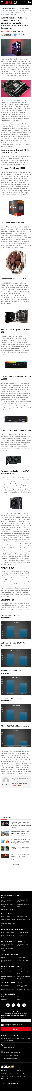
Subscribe (16, 1029)
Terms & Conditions (8, 1076)
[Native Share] (23, 34)
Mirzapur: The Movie (23, 960)
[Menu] (2, 2)
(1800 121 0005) (9, 1047)
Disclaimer (5, 1079)
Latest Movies (21, 969)
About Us (4, 1070)
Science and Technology (21, 8)
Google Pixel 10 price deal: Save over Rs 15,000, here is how (19, 848)
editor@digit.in (15, 1052)
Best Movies (4, 969)
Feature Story (9, 8)
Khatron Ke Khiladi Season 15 (22, 986)
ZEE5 (18, 997)
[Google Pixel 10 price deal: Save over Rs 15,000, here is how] (5, 848)
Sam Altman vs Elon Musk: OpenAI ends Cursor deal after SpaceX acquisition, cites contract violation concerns (20, 824)
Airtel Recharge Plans (7, 932)
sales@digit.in (13, 1058)
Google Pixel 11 (6, 916)
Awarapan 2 (4, 957)
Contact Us (20, 1070)
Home (2, 8)
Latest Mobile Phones (7, 909)
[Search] (25, 2)
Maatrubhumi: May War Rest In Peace (8, 961)
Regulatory (20, 1073)
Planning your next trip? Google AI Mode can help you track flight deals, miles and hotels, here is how (20, 833)
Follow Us (18, 34)
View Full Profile (16, 785)
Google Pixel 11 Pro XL (8, 919)
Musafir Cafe (5, 985)
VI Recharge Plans (22, 935)
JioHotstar (4, 999)
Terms (4, 1025)
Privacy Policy (21, 1076)
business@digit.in (15, 1055)
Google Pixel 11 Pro (22, 916)
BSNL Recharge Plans (23, 932)
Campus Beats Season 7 (8, 990)
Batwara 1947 (21, 957)
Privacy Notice (11, 1025)
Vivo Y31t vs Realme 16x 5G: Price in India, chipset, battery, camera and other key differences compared (20, 841)
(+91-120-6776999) (9, 1045)
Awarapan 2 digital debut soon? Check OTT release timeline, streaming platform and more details (19, 857)
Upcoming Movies (6, 972)
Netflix (3, 997)
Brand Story (5, 31)
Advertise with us (7, 1073)
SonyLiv (19, 999)
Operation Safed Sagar (23, 990)
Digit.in (7, 1083)
